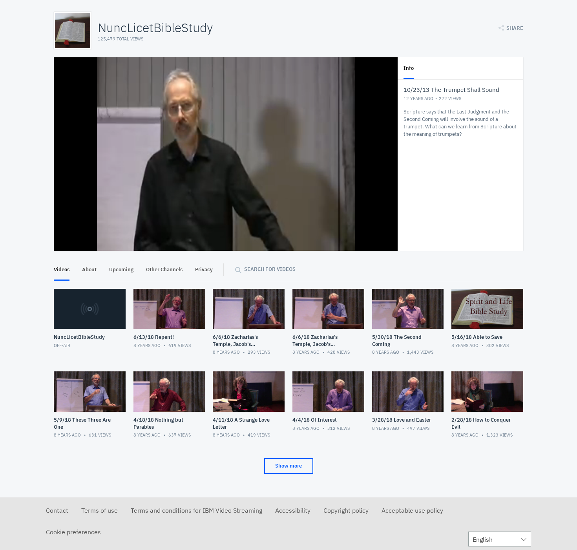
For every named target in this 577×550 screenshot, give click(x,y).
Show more (288, 465)
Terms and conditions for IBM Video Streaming (196, 510)
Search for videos (270, 269)
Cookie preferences (73, 532)
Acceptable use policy (412, 510)
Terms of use (99, 510)
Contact (57, 510)
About (89, 269)
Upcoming (121, 269)
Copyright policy (346, 510)
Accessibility (292, 510)
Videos (61, 269)
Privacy (204, 269)
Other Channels (164, 269)
